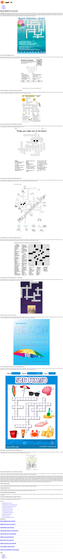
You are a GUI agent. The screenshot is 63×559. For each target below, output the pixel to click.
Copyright (3, 555)
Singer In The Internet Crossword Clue (9, 549)
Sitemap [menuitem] (3, 8)
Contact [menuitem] (3, 5)
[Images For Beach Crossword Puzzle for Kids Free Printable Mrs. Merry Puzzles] (31, 108)
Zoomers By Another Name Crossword (8, 517)
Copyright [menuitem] (3, 6)
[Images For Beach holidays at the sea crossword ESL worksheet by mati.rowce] (31, 209)
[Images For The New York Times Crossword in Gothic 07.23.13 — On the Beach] (31, 259)
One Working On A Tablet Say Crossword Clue (9, 506)
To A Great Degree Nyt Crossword (7, 509)
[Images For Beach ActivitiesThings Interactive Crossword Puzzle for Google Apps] (31, 462)
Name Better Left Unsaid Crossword (7, 507)
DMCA (3, 556)
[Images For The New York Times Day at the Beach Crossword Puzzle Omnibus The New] (31, 342)
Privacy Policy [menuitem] (4, 7)
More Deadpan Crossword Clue (7, 521)
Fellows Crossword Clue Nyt (7, 537)
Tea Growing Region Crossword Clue (7, 512)
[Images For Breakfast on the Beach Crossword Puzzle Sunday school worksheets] (31, 74)
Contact (3, 554)
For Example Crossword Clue (7, 546)
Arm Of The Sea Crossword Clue (8, 533)
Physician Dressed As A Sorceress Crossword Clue (9, 504)
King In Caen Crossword (6, 515)
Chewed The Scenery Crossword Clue (9, 530)
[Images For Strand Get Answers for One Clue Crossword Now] (31, 298)
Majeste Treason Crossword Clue (8, 543)
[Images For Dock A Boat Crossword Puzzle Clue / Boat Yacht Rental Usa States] (31, 152)
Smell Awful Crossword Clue (7, 527)
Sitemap (3, 557)
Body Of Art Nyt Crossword (7, 540)
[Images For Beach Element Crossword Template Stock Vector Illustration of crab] (31, 410)
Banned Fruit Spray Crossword (7, 524)
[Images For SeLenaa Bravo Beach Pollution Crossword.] (31, 35)
